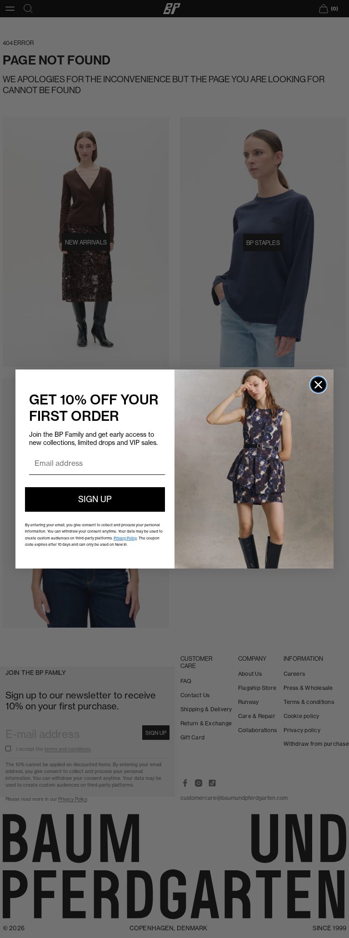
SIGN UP (95, 499)
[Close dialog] (318, 385)
